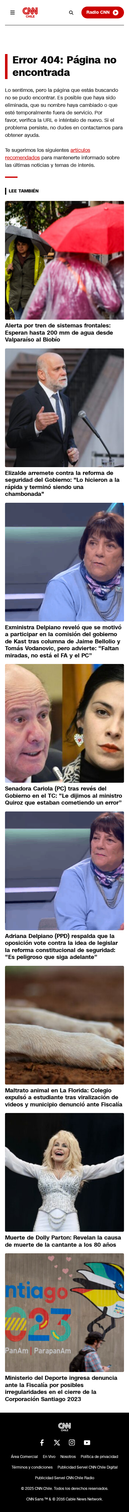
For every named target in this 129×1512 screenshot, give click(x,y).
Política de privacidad (99, 1456)
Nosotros (68, 1456)
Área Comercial (24, 1456)
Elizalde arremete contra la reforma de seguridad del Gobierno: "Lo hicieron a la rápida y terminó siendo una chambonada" (62, 483)
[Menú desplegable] (12, 12)
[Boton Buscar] (71, 12)
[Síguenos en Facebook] (42, 1443)
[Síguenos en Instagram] (72, 1443)
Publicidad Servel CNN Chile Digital (88, 1467)
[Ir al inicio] (30, 12)
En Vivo (49, 1456)
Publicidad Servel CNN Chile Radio (64, 1477)
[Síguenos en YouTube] (87, 1443)
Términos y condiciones (32, 1467)
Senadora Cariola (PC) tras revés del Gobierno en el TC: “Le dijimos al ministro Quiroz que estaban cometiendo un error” (63, 796)
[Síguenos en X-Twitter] (57, 1443)
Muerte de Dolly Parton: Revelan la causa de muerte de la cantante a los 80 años (63, 1241)
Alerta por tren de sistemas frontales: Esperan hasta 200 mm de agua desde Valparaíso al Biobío (59, 333)
